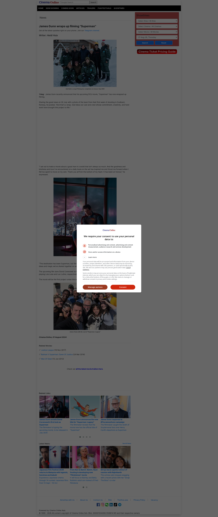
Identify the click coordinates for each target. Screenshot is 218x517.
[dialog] (109, 258)
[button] (109, 257)
